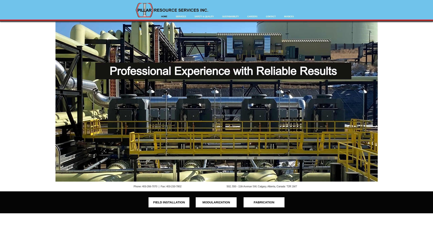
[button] (181, 16)
